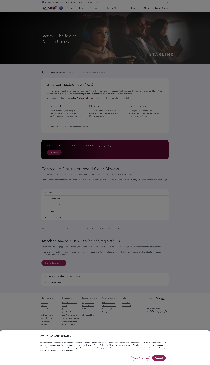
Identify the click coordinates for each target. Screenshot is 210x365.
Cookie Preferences (140, 358)
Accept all (159, 358)
